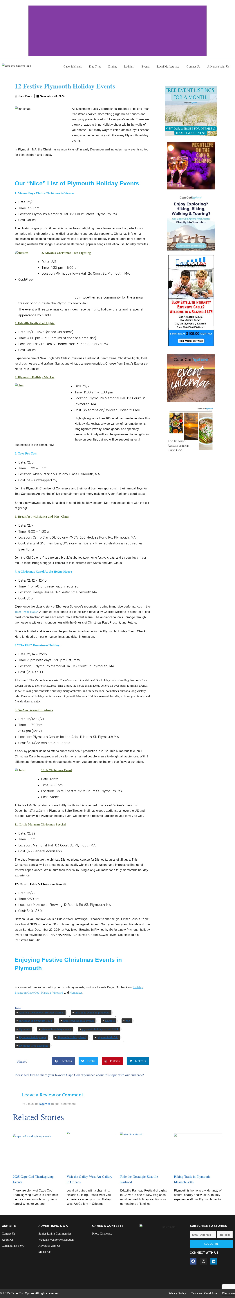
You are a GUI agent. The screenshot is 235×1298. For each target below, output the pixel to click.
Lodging (129, 66)
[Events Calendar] (191, 378)
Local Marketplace (168, 66)
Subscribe (211, 1243)
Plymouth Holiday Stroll (72, 1037)
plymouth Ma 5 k (107, 1037)
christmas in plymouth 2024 (35, 1020)
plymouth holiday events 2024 (100, 1029)
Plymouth (24, 1029)
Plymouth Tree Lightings (33, 1045)
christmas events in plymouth (92, 1012)
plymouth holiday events (56, 1029)
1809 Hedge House (26, 611)
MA (128, 1020)
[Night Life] (191, 165)
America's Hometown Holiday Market (41, 1012)
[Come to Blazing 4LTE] (191, 300)
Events (146, 66)
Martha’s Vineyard (52, 992)
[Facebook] (193, 1261)
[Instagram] (203, 1261)
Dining (112, 66)
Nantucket (76, 992)
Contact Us (193, 66)
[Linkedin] (213, 1261)
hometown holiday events (78, 1020)
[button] (63, 1061)
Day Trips (95, 66)
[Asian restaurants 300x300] (191, 430)
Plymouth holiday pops (32, 1037)
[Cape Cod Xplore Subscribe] (191, 222)
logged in (44, 1103)
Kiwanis (110, 1020)
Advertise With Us (218, 66)
